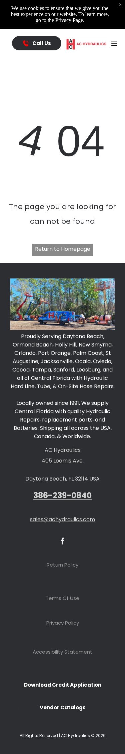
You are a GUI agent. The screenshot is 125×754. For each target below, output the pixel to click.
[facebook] (62, 542)
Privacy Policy (62, 622)
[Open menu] (114, 43)
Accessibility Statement (62, 651)
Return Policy (62, 564)
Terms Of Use (62, 598)
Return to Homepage (62, 249)
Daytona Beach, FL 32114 (56, 479)
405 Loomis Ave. (63, 461)
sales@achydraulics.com (62, 519)
